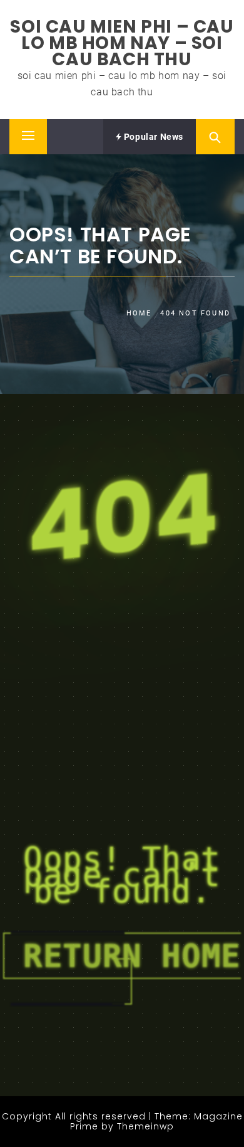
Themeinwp (145, 1126)
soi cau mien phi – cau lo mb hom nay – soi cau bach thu (121, 42)
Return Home (132, 956)
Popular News (152, 137)
